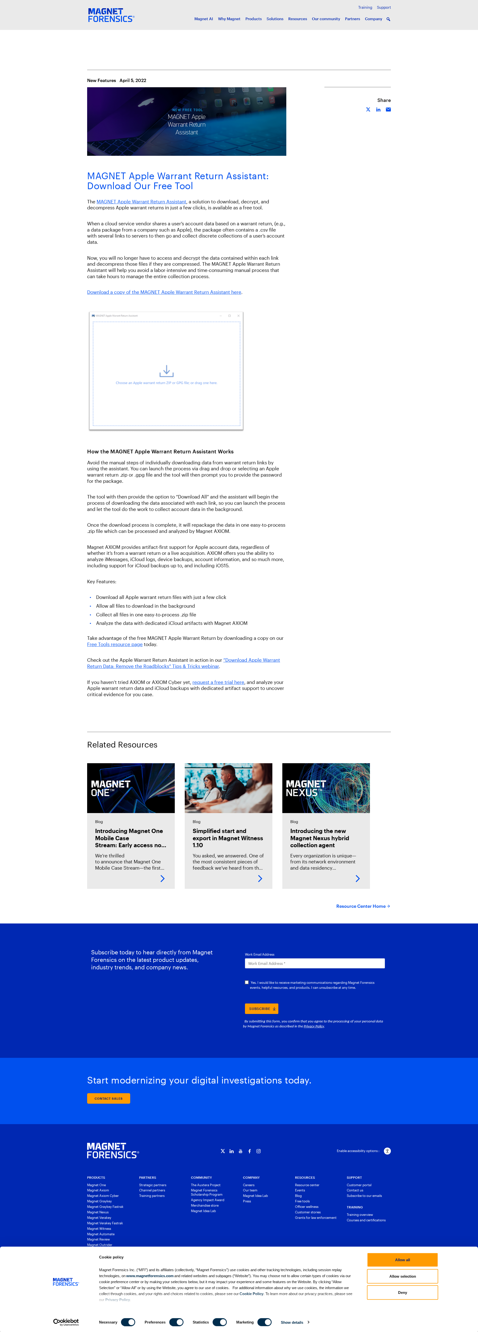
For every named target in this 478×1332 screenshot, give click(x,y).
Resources (297, 18)
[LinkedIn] (232, 1151)
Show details (292, 1322)
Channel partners (152, 1190)
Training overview (360, 1215)
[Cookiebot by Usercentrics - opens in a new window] (66, 1322)
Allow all (402, 1260)
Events (300, 1190)
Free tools (302, 1201)
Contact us (355, 1190)
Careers (248, 1185)
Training (365, 7)
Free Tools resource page (115, 644)
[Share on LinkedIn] (378, 109)
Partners (352, 18)
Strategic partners (152, 1185)
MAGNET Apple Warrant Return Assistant (141, 201)
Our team (250, 1190)
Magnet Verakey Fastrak (105, 1223)
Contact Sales (109, 1098)
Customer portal (359, 1185)
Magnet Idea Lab (203, 1211)
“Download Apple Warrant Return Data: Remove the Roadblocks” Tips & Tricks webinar (183, 663)
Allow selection (402, 1276)
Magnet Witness (99, 1229)
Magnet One (96, 1185)
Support (384, 7)
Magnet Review (98, 1239)
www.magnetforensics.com (149, 1275)
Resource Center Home (361, 906)
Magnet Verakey (99, 1218)
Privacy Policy (117, 1299)
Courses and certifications (366, 1220)
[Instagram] (258, 1151)
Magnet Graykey (99, 1201)
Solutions (275, 18)
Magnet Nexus (98, 1212)
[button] (388, 19)
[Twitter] (223, 1151)
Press (247, 1201)
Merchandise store (205, 1205)
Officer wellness (306, 1207)
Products (253, 18)
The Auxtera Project (206, 1185)
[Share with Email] (388, 109)
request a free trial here (218, 682)
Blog (298, 1196)
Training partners (152, 1196)
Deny (402, 1292)
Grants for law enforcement (316, 1218)
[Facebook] (249, 1151)
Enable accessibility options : (358, 1151)
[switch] (176, 1322)
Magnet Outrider (99, 1245)
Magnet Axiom (98, 1190)
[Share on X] (368, 109)
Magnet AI (203, 18)
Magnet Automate (101, 1234)
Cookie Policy (251, 1293)
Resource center (307, 1185)
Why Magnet (229, 18)
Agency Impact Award (207, 1200)
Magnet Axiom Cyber (103, 1196)
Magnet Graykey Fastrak (105, 1207)
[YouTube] (241, 1151)
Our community (326, 18)
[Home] (113, 1150)
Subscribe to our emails (364, 1196)
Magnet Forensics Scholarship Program (207, 1192)
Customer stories (308, 1212)
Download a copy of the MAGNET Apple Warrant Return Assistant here (164, 292)
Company (373, 18)
